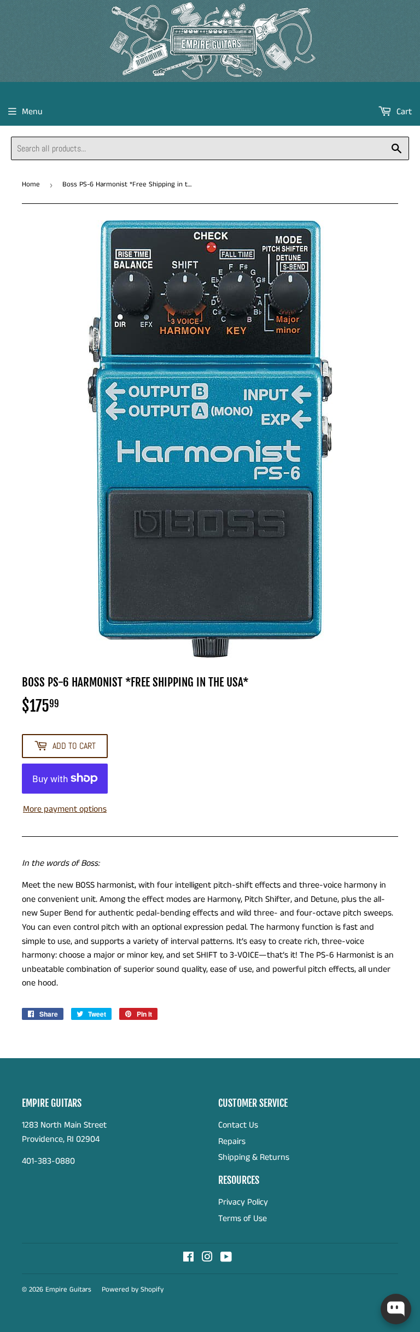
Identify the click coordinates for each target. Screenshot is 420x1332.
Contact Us (238, 1125)
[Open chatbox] (396, 1309)
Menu (32, 111)
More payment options (65, 809)
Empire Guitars (68, 1289)
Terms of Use (242, 1218)
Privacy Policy (243, 1202)
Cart (403, 111)
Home (31, 184)
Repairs (232, 1141)
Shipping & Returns (253, 1157)
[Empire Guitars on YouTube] (226, 1258)
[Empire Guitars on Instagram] (207, 1258)
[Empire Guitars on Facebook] (188, 1258)
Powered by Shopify (133, 1289)
